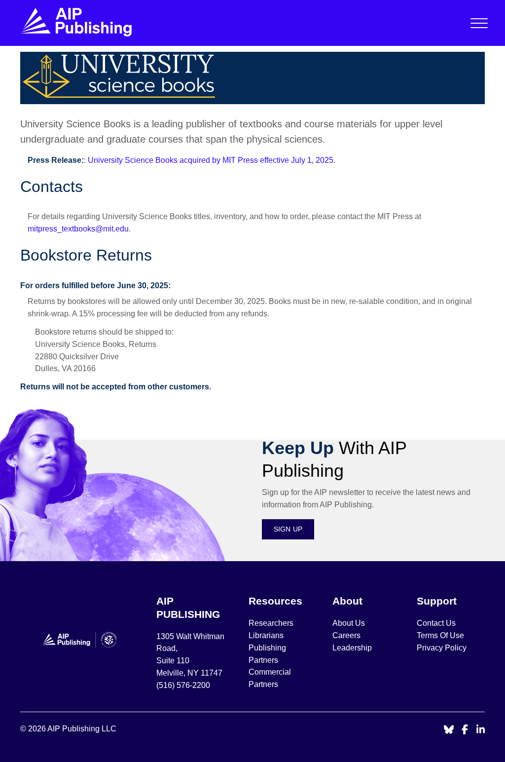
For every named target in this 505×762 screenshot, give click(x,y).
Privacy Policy (442, 648)
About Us (348, 623)
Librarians (266, 635)
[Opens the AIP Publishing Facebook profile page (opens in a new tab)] (465, 730)
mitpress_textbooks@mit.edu (78, 229)
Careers (347, 635)
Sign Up (288, 529)
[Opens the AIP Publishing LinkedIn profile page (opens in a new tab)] (480, 730)
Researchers (271, 623)
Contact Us (436, 623)
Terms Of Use (440, 635)
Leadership (352, 648)
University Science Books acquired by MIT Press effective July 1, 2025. (211, 160)
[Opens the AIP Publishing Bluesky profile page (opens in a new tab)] (449, 730)
